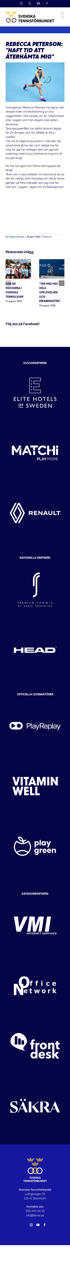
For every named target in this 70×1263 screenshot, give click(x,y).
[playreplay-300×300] (35, 699)
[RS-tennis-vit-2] (35, 563)
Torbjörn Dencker (16, 237)
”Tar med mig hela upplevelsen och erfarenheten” (49, 292)
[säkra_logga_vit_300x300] (35, 1079)
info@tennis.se (35, 1215)
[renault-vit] (35, 486)
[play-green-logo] (35, 819)
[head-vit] (35, 623)
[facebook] (44, 1224)
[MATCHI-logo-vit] (35, 426)
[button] (8, 283)
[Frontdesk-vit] (35, 1019)
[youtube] (37, 1224)
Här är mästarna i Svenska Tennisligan (14, 290)
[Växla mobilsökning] (62, 17)
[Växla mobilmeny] (62, 13)
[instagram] (31, 1224)
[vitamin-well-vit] (35, 759)
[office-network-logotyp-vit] (35, 959)
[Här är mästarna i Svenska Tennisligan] (18, 261)
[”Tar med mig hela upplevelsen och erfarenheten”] (52, 261)
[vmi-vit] (35, 899)
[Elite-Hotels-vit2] (35, 366)
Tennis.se (47, 237)
